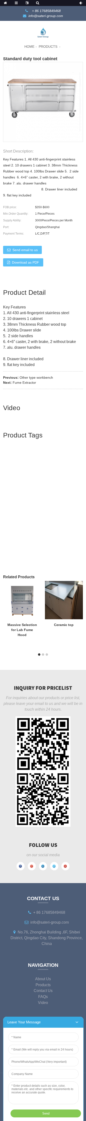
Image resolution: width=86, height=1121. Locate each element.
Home (29, 46)
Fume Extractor (24, 382)
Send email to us (25, 250)
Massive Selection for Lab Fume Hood (22, 630)
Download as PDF (25, 262)
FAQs (43, 997)
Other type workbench (36, 377)
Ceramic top (64, 625)
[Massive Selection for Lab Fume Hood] (22, 600)
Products (48, 46)
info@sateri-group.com (45, 16)
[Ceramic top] (64, 600)
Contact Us (43, 991)
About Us (43, 979)
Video (43, 1003)
